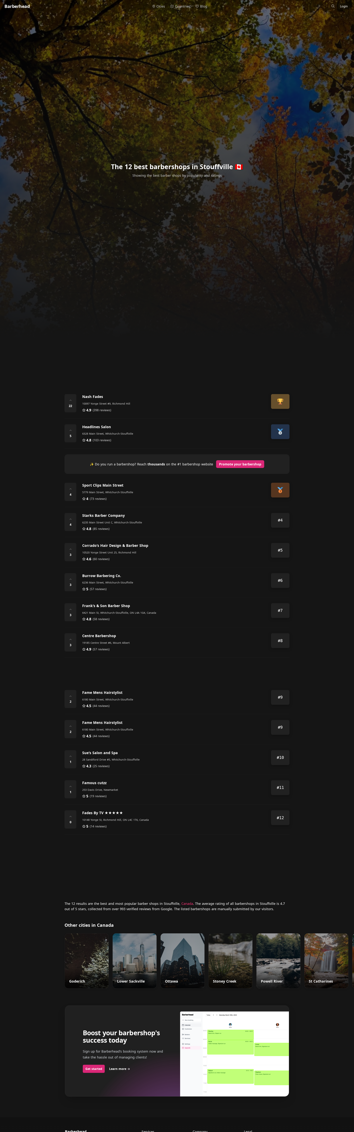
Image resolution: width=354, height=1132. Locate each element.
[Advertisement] (175, 356)
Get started (93, 1069)
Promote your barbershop (240, 464)
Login (344, 6)
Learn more (119, 1069)
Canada (187, 903)
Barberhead (17, 6)
